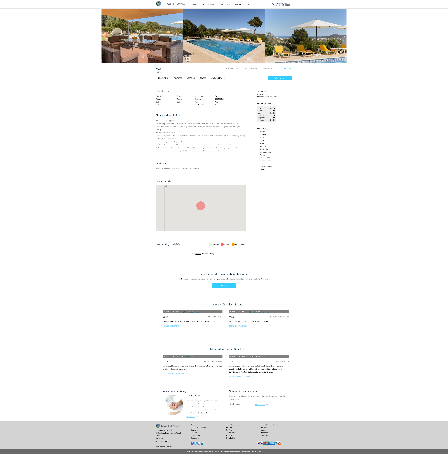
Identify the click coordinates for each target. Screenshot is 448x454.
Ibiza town (229, 427)
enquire (198, 253)
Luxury (263, 430)
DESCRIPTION (163, 78)
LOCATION (191, 78)
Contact (247, 4)
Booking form (196, 438)
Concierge (194, 430)
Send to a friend (250, 68)
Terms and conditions (198, 427)
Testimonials (195, 435)
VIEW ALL (191, 417)
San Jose (229, 430)
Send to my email (232, 68)
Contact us (280, 78)
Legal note (226, 451)
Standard (264, 427)
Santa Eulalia (230, 438)
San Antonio (230, 433)
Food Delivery (224, 4)
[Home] (171, 3)
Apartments (212, 4)
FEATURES (178, 78)
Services (236, 4)
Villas (202, 4)
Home (194, 4)
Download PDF (266, 68)
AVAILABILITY (216, 78)
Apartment (264, 433)
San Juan (229, 435)
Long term (264, 435)
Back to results (287, 68)
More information (171, 326)
